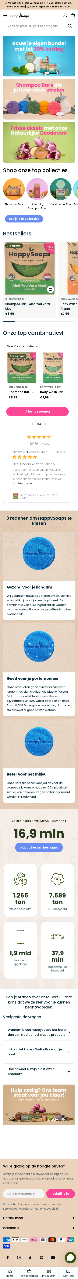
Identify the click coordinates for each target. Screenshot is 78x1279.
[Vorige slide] (33, 424)
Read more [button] (24, 483)
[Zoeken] (69, 26)
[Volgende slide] (45, 424)
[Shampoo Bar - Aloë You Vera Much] (29, 268)
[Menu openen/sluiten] (5, 15)
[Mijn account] (65, 15)
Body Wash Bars (50, 387)
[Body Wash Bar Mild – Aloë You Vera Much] (53, 367)
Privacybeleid (49, 1209)
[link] (39, 496)
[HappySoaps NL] (39, 56)
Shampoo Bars (14, 299)
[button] (70, 1257)
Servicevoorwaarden (16, 1209)
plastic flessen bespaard (39, 847)
